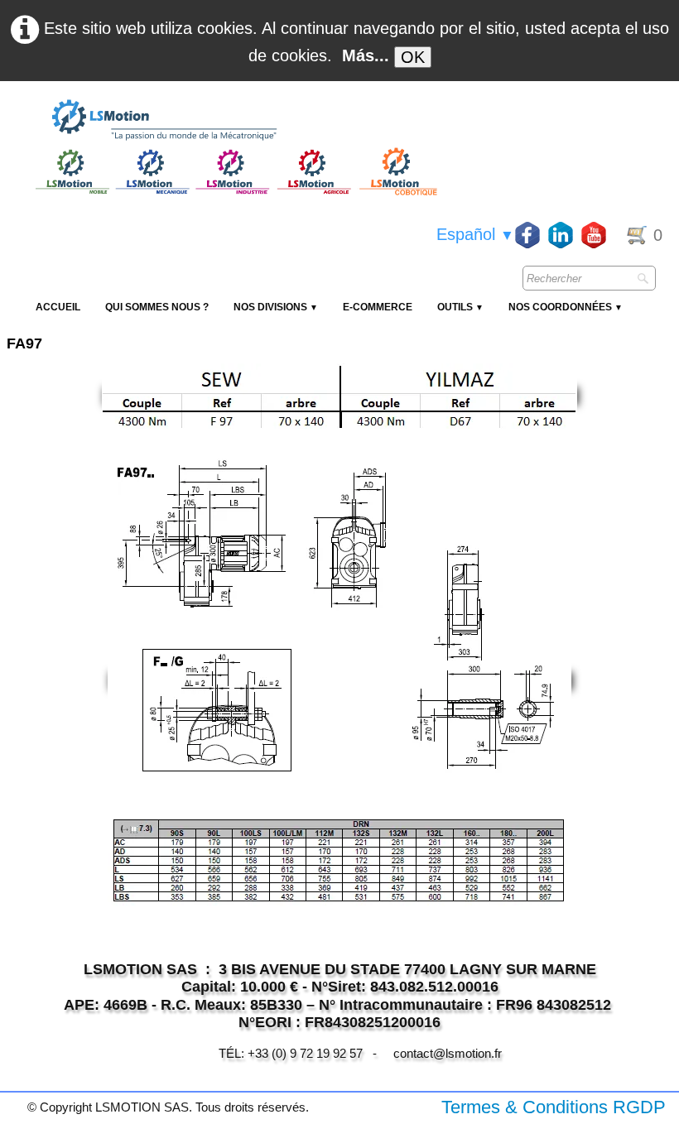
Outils (460, 307)
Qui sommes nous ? (157, 307)
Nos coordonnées (565, 307)
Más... (365, 55)
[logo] (234, 120)
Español (475, 234)
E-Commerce (377, 307)
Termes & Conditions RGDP (553, 1107)
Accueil (58, 307)
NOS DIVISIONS (276, 307)
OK (413, 57)
